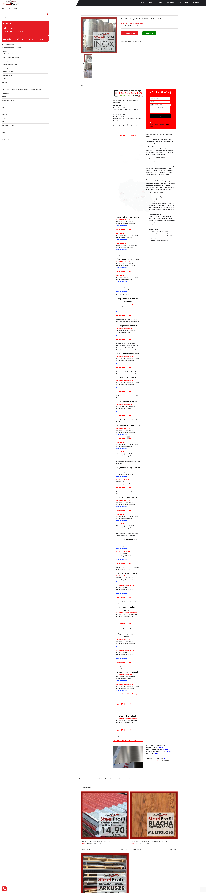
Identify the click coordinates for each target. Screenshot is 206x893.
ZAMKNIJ (162, 10)
